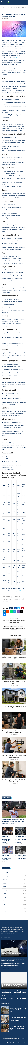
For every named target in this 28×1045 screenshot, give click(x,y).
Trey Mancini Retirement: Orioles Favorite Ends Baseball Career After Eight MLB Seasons (13, 821)
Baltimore (14, 872)
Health (14, 883)
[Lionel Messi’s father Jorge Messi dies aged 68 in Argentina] (20, 850)
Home (3, 7)
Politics (14, 890)
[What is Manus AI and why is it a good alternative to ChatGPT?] (14, 948)
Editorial (8, 1043)
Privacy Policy (17, 1043)
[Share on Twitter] (18, 608)
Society (14, 893)
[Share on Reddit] (7, 611)
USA (14, 908)
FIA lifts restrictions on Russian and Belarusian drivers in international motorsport (20, 839)
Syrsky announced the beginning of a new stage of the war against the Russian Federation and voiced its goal (13, 986)
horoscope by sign (7, 599)
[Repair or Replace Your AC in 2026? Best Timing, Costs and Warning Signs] (14, 671)
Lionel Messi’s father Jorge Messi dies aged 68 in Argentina (20, 857)
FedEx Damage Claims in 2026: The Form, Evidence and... (17, 1028)
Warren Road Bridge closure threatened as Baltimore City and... (18, 1010)
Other (9, 7)
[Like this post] (11, 608)
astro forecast (6, 596)
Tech (14, 901)
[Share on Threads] (21, 611)
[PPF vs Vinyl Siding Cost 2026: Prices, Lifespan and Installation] (14, 696)
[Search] (26, 2)
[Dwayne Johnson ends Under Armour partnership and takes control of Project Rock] (14, 720)
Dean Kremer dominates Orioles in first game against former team (7, 857)
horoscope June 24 (18, 599)
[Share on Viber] (18, 611)
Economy (14, 876)
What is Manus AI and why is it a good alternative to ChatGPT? (12, 954)
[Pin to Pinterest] (22, 608)
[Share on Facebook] (15, 608)
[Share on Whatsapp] (11, 611)
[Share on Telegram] (14, 611)
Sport (14, 897)
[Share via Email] (4, 614)
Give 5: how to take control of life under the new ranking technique (13, 959)
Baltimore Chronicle (19, 58)
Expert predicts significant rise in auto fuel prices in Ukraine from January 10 (13, 964)
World (14, 911)
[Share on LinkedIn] (4, 611)
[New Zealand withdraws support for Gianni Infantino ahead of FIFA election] (7, 831)
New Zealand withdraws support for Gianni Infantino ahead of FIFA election (7, 839)
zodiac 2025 (5, 601)
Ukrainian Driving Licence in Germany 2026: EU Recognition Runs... (18, 1019)
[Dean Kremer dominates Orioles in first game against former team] (7, 850)
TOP (14, 904)
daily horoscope (16, 596)
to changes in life (16, 591)
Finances (14, 879)
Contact (26, 1043)
